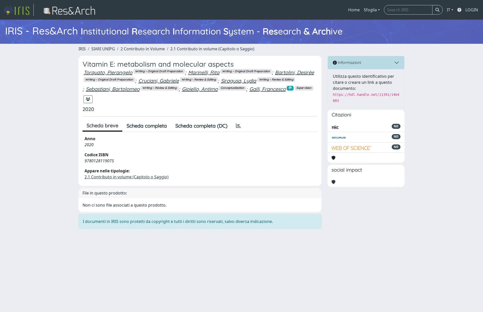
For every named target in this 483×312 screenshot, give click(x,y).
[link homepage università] (71, 10)
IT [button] (448, 10)
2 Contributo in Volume (142, 49)
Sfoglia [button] (370, 10)
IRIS (82, 49)
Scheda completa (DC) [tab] (201, 126)
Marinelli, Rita (203, 72)
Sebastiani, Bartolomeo (113, 89)
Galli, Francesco (267, 89)
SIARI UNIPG (103, 49)
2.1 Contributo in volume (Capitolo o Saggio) (212, 49)
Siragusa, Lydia (238, 80)
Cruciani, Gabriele (158, 80)
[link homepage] (18, 10)
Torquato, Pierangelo (108, 72)
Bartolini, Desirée (294, 72)
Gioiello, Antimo (200, 89)
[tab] (238, 126)
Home (354, 10)
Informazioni (349, 62)
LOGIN (471, 10)
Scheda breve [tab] (102, 125)
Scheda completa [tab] (147, 126)
